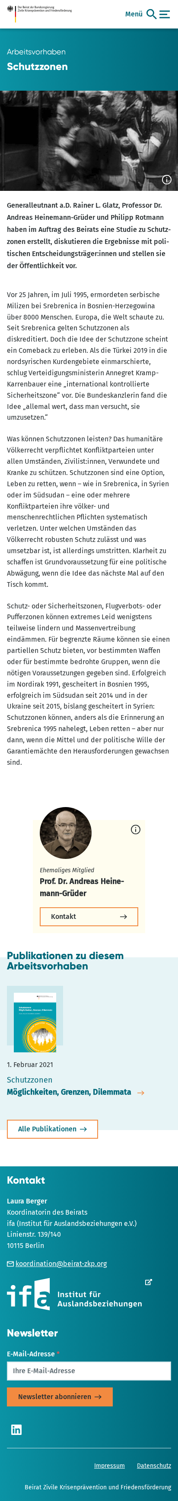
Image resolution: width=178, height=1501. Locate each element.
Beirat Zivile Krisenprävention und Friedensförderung (98, 1487)
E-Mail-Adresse (33, 1354)
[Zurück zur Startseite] (42, 14)
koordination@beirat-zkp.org (61, 1264)
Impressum (109, 1465)
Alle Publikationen (47, 1129)
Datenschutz (154, 1465)
